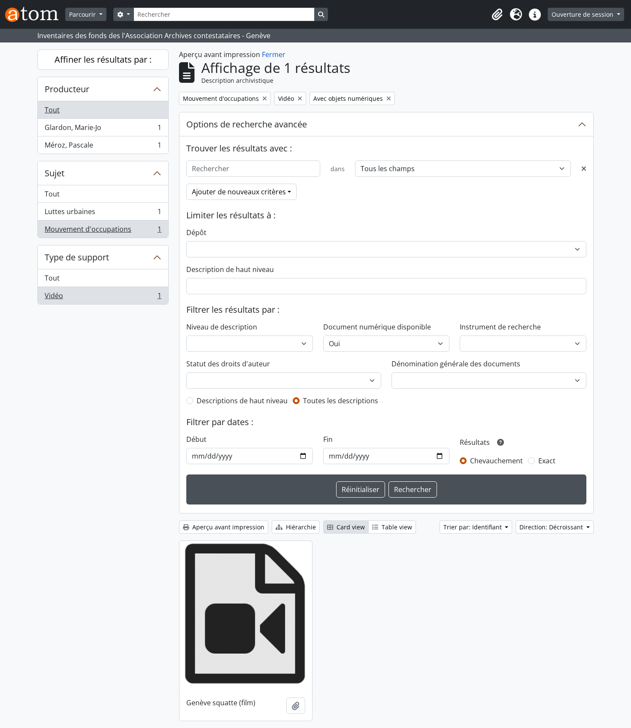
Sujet (54, 173)
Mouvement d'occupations (102, 231)
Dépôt (196, 232)
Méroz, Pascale (102, 147)
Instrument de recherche (500, 327)
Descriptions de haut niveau (242, 400)
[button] (497, 14)
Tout (52, 110)
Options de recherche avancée (246, 124)
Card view (350, 527)
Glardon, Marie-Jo (102, 129)
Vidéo (102, 297)
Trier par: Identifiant (473, 527)
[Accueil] (35, 14)
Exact (546, 460)
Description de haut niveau (230, 269)
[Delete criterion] (583, 168)
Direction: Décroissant (552, 527)
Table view (396, 527)
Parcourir (83, 14)
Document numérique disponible (377, 327)
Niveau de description (221, 327)
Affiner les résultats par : (103, 59)
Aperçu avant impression (227, 527)
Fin (328, 439)
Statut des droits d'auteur (228, 364)
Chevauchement (496, 460)
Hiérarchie (300, 527)
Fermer (273, 54)
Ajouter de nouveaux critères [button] (239, 191)
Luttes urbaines (102, 214)
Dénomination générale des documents (455, 364)
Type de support (77, 257)
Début (196, 439)
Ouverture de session (583, 14)
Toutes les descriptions (340, 400)
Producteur (67, 89)
